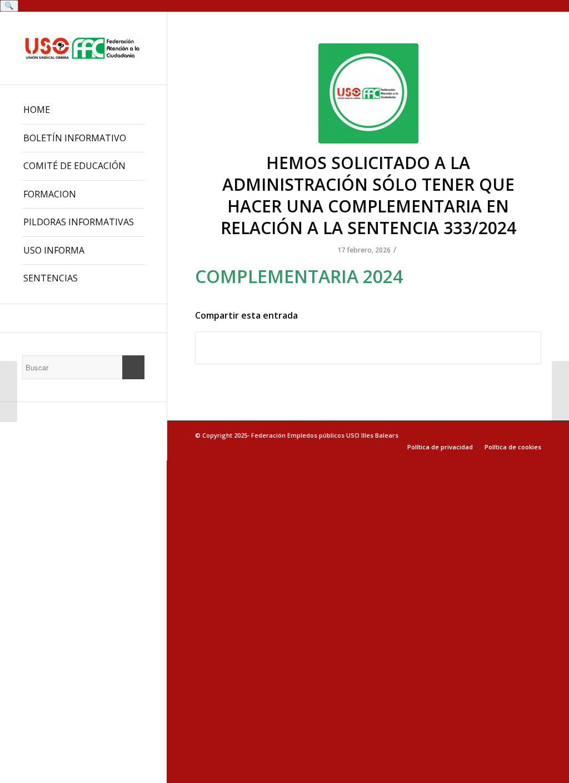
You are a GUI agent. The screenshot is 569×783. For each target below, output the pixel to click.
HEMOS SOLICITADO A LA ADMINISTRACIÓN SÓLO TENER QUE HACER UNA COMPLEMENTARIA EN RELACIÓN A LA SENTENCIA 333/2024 (368, 195)
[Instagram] (83, 318)
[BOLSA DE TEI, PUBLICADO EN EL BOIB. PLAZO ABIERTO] (560, 391)
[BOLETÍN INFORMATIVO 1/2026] (8, 391)
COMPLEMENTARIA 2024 (299, 276)
